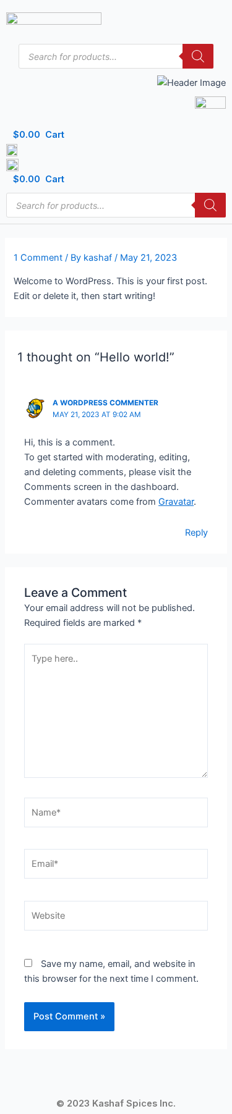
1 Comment (38, 257)
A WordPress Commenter (105, 403)
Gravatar (176, 501)
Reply (196, 532)
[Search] (198, 56)
